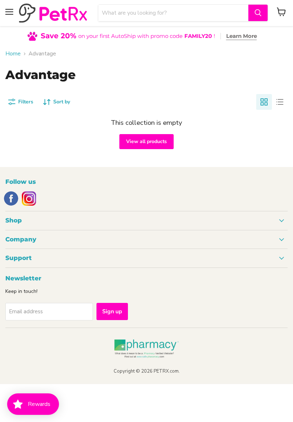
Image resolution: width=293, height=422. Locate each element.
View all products (146, 141)
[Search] (258, 13)
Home (13, 54)
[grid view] (264, 102)
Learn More (241, 36)
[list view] (280, 102)
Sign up (112, 311)
